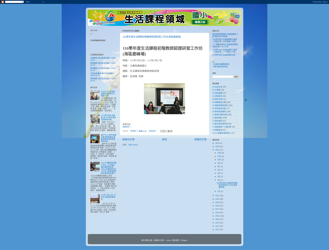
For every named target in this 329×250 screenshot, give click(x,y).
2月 (219, 180)
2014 (217, 219)
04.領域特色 (217, 96)
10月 (219, 160)
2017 (217, 209)
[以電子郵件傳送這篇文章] (161, 131)
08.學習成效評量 (219, 108)
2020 (217, 199)
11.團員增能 (217, 118)
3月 (219, 177)
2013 (217, 223)
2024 (217, 143)
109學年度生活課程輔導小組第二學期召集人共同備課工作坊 (224, 40)
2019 (217, 202)
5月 (219, 170)
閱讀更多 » (127, 127)
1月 (219, 191)
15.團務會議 (217, 130)
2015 (217, 216)
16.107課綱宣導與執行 (221, 133)
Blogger (184, 240)
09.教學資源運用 (219, 112)
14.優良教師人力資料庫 (221, 127)
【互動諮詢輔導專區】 (221, 64)
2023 (217, 147)
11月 (219, 156)
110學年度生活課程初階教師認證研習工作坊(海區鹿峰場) (152, 37)
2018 (217, 206)
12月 (219, 153)
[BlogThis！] (164, 131)
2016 (217, 213)
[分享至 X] (166, 131)
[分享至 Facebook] (169, 131)
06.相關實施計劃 (219, 102)
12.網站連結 (217, 121)
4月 (219, 173)
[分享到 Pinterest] (171, 131)
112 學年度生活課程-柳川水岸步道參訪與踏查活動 (108, 117)
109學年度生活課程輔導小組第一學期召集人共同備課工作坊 (224, 51)
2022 (217, 150)
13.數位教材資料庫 (220, 124)
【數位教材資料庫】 (220, 67)
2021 (217, 196)
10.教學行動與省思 (220, 115)
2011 (217, 229)
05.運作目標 (217, 99)
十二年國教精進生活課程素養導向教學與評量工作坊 (225, 46)
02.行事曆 (216, 90)
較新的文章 (128, 139)
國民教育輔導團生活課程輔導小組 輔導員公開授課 (225, 35)
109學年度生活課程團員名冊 (223, 55)
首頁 (164, 139)
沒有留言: (153, 131)
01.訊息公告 (217, 87)
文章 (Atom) (133, 145)
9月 (219, 163)
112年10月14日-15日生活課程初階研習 (108, 197)
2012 (217, 226)
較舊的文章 (200, 139)
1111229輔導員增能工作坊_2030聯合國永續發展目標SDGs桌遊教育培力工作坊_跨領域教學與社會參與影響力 (109, 168)
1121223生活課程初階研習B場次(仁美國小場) (108, 94)
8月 (219, 166)
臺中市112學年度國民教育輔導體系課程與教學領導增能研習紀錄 (108, 138)
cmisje (168, 240)
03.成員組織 (217, 93)
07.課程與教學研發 (220, 105)
